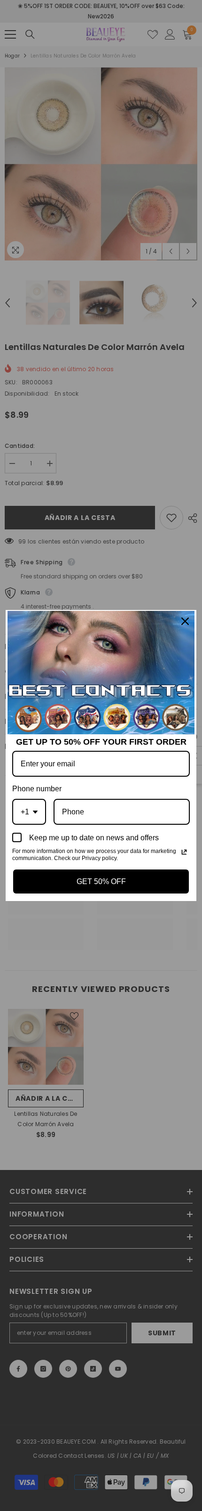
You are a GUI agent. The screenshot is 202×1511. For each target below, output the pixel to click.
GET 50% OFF (101, 881)
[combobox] (29, 812)
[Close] (185, 621)
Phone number (37, 789)
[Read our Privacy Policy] (184, 852)
